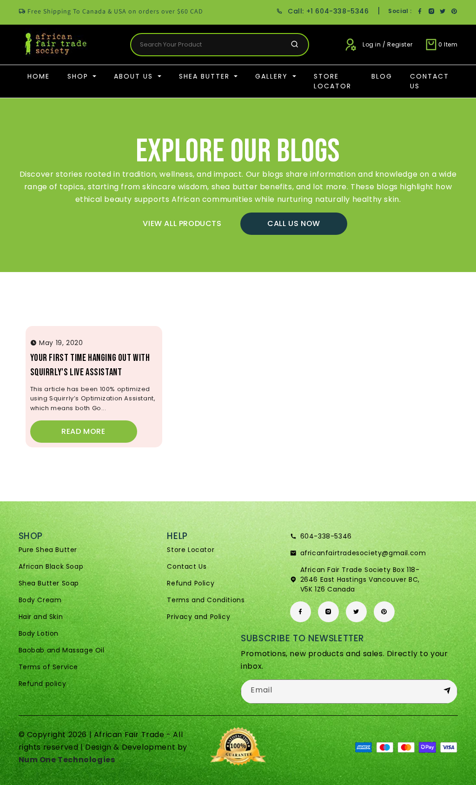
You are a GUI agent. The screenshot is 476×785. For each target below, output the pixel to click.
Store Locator (332, 81)
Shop (79, 76)
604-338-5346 (326, 536)
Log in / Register (387, 44)
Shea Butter (205, 76)
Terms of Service (49, 667)
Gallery (273, 76)
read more (83, 431)
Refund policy (42, 683)
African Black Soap (51, 566)
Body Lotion (39, 633)
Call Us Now (293, 223)
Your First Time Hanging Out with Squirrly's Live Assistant (90, 365)
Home (38, 76)
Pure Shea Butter (48, 549)
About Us (135, 76)
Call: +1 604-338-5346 (328, 11)
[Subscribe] (446, 691)
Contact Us (429, 81)
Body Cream (40, 600)
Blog (381, 76)
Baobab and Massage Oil (62, 650)
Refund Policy (190, 583)
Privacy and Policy (198, 616)
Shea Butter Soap (49, 583)
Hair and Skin (41, 616)
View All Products (182, 223)
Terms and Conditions (206, 600)
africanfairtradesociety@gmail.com (363, 553)
